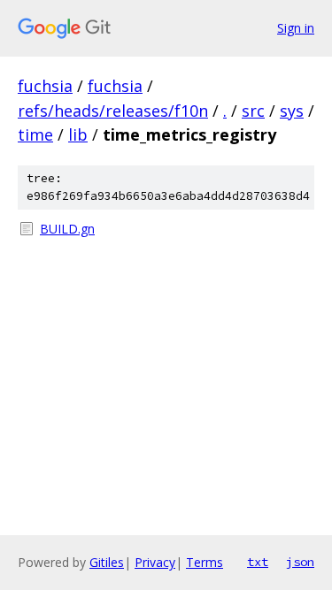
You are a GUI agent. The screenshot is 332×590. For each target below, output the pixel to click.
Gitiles (106, 562)
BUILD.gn (67, 228)
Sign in (295, 27)
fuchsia (45, 85)
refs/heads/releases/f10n (113, 110)
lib (78, 134)
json (300, 562)
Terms (204, 562)
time (35, 134)
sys (292, 110)
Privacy (155, 562)
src (253, 110)
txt (257, 562)
